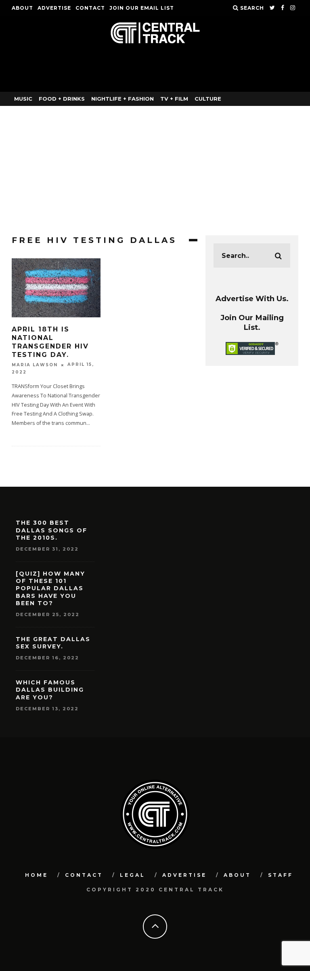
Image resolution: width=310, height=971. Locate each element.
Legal (132, 875)
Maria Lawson (35, 364)
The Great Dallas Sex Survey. (53, 642)
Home (36, 875)
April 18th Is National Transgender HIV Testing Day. (50, 341)
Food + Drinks (62, 98)
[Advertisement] (155, 166)
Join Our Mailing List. (252, 322)
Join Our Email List (141, 8)
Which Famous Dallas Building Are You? (50, 690)
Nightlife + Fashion (122, 98)
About (22, 8)
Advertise (54, 8)
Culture (208, 98)
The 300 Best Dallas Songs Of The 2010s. (51, 530)
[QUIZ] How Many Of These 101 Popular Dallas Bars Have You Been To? (50, 588)
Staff (280, 875)
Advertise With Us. (252, 298)
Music (23, 98)
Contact (90, 8)
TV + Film (174, 98)
